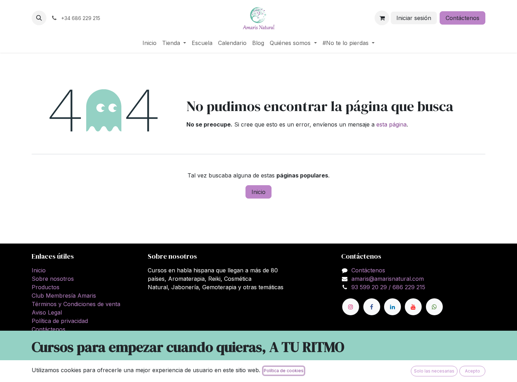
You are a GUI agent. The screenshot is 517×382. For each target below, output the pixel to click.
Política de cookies (284, 370)
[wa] (434, 306)
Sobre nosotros (53, 278)
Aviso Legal (47, 312)
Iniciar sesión (413, 17)
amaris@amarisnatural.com (387, 278)
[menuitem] (149, 43)
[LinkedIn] (392, 306)
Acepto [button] (472, 371)
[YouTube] (413, 306)
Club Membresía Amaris (64, 295)
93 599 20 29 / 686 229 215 (388, 287)
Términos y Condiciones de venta (76, 303)
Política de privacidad (60, 320)
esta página (391, 124)
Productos (45, 287)
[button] (39, 18)
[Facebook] (371, 306)
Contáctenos (462, 17)
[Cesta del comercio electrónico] (382, 18)
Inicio (258, 191)
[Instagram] (350, 306)
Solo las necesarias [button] (434, 371)
